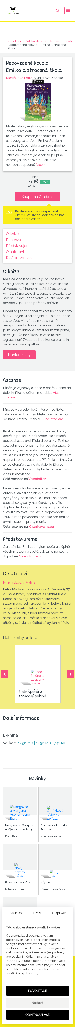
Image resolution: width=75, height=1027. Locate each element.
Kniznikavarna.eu (41, 526)
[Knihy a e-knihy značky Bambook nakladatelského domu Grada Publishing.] (13, 10)
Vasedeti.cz (37, 479)
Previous (4, 674)
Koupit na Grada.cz (37, 197)
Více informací (53, 419)
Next (70, 674)
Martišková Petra (19, 582)
